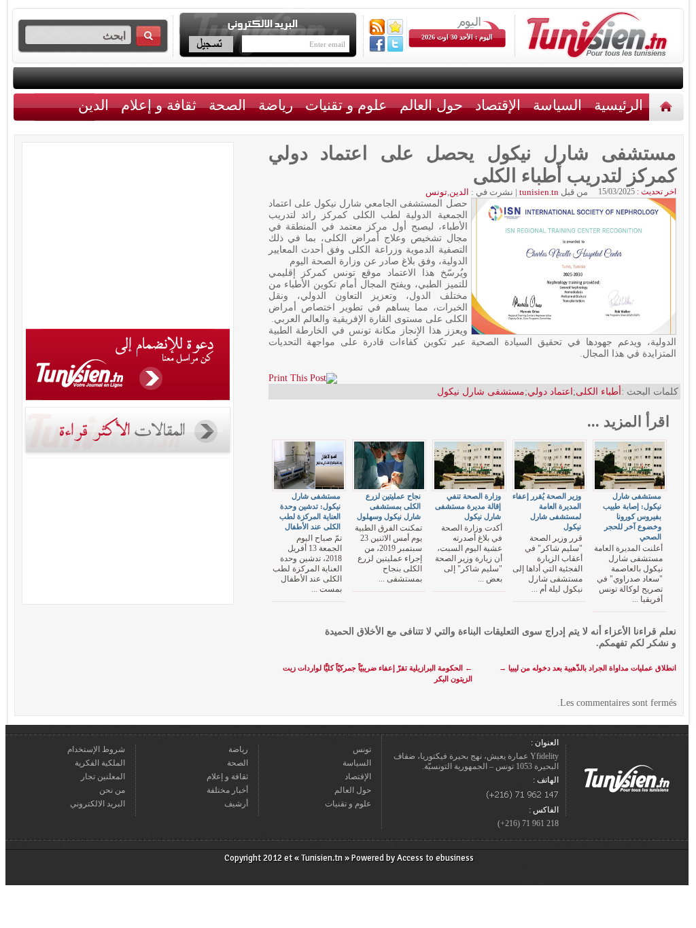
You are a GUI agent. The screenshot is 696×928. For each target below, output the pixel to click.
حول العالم (431, 105)
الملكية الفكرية (100, 763)
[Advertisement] (128, 238)
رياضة (275, 105)
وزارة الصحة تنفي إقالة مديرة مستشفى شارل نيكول (468, 506)
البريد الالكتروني (97, 803)
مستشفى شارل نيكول (481, 392)
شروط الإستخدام (96, 749)
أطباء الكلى (598, 392)
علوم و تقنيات (346, 105)
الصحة (227, 105)
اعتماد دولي (550, 392)
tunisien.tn (539, 192)
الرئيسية (667, 106)
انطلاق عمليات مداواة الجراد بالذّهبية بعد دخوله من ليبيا (587, 668)
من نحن (112, 790)
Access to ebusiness (435, 858)
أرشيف (236, 803)
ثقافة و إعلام (158, 105)
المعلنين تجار (103, 776)
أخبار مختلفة (227, 790)
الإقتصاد (498, 105)
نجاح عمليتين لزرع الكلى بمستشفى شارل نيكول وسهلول (389, 506)
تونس (436, 192)
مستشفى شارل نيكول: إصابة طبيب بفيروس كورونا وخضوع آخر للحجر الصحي (632, 516)
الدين (93, 105)
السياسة (557, 105)
